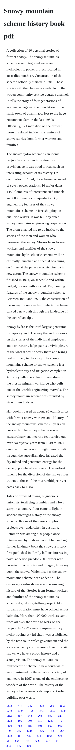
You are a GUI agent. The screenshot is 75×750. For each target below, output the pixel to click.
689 (50, 715)
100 (20, 720)
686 (37, 740)
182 (30, 725)
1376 (41, 730)
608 (42, 705)
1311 (52, 710)
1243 (9, 710)
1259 (50, 720)
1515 (9, 705)
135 (19, 745)
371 (41, 710)
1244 (29, 730)
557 (20, 715)
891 (40, 725)
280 (52, 705)
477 (20, 705)
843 (30, 715)
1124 (63, 710)
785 (27, 740)
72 (60, 720)
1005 (49, 735)
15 (19, 735)
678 (60, 735)
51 (7, 740)
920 (60, 725)
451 (58, 740)
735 (29, 735)
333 (8, 745)
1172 (9, 720)
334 (39, 735)
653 (52, 730)
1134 (20, 710)
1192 (9, 735)
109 (8, 730)
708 (31, 710)
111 (40, 720)
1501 (62, 705)
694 (17, 740)
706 (30, 720)
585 (19, 730)
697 (50, 725)
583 (20, 725)
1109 (9, 725)
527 (48, 740)
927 (60, 715)
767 (62, 730)
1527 (31, 705)
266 (40, 715)
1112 (9, 715)
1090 (29, 745)
